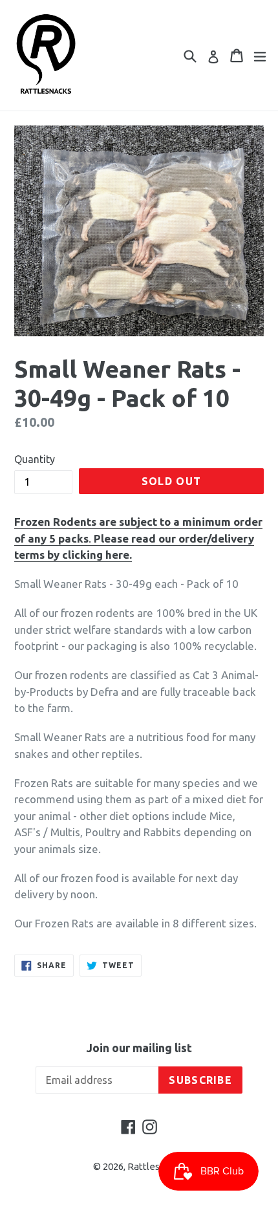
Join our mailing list (139, 1047)
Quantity (34, 459)
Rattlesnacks (156, 1166)
